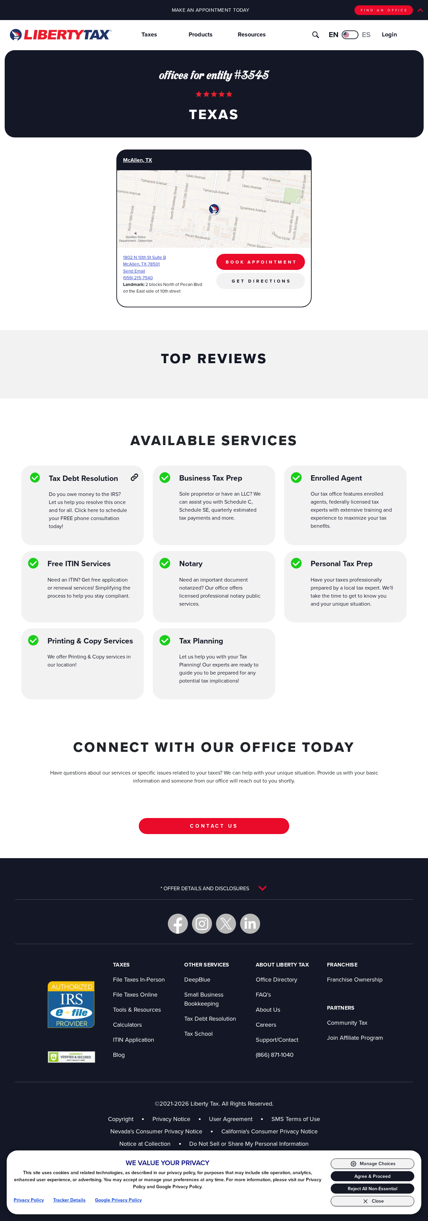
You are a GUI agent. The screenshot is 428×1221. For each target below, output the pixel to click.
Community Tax (347, 1022)
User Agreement (230, 1119)
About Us (268, 1009)
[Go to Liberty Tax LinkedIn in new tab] (250, 924)
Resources (252, 34)
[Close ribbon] (420, 10)
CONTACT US (214, 826)
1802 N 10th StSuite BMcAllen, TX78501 (144, 260)
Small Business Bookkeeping (203, 999)
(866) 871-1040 (275, 1054)
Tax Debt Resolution (210, 1018)
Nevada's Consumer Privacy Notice (161, 1131)
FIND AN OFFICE (384, 10)
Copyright (120, 1119)
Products (201, 34)
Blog (119, 1054)
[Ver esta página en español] (350, 34)
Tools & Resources (137, 1009)
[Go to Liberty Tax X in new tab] (226, 924)
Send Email (134, 271)
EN (333, 34)
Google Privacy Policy (118, 1200)
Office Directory (276, 979)
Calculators (127, 1024)
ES (366, 34)
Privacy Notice (171, 1119)
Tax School (198, 1033)
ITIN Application (133, 1039)
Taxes (149, 34)
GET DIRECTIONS (261, 281)
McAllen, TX (137, 160)
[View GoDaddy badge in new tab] (71, 1056)
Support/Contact (277, 1039)
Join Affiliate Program (355, 1037)
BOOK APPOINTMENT (261, 262)
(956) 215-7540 (138, 277)
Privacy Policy (29, 1200)
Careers (266, 1024)
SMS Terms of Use (296, 1119)
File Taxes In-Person (139, 979)
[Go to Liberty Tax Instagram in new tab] (202, 924)
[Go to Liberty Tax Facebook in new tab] (178, 924)
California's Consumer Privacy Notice (269, 1131)
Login (389, 34)
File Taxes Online (135, 994)
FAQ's (263, 994)
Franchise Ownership (355, 979)
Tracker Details (69, 1200)
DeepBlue (197, 979)
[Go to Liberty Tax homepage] (60, 34)
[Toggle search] (315, 34)
